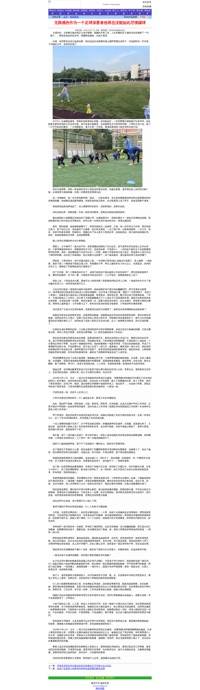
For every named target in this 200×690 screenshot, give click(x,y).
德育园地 (74, 17)
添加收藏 (147, 6)
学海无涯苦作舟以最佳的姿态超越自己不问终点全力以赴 (84, 666)
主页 (65, 17)
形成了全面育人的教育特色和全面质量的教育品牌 (81, 668)
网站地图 (100, 688)
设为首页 (147, 2)
